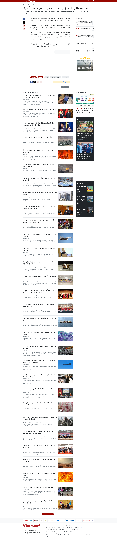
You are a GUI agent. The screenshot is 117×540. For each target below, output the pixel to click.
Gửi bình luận (65, 86)
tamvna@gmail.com (74, 529)
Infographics (82, 92)
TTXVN (75, 525)
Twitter (24, 22)
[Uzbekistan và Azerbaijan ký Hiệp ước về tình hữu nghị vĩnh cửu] (65, 252)
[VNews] (92, 520)
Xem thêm (48, 514)
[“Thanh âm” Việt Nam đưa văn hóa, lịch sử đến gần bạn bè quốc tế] (65, 449)
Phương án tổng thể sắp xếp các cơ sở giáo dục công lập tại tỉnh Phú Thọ (85, 110)
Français (74, 1)
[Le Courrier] (79, 520)
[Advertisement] (50, 63)
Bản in (24, 25)
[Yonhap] (60, 520)
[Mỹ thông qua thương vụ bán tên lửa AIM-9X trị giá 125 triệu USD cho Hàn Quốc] (65, 364)
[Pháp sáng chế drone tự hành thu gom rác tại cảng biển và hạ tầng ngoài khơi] (90, 199)
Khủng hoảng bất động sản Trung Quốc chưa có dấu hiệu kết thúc (40, 193)
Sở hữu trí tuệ (48, 525)
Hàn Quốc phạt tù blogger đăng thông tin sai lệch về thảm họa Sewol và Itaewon (38, 221)
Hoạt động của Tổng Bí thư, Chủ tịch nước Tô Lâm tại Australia (85, 29)
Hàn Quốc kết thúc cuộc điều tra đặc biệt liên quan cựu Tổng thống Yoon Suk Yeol (39, 207)
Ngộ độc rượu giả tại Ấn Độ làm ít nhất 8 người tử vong (39, 487)
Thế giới (25, 4)
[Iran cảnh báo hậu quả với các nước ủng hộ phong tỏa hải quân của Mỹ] (90, 210)
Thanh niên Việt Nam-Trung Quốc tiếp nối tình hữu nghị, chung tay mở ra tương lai (38, 432)
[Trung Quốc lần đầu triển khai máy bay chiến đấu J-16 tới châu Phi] (65, 238)
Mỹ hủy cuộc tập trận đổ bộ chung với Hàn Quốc (37, 137)
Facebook (24, 19)
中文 (82, 1)
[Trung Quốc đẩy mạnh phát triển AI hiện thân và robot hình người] (65, 182)
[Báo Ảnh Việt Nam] (87, 520)
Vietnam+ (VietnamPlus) (32, 1)
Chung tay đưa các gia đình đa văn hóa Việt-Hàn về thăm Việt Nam (39, 277)
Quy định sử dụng (56, 525)
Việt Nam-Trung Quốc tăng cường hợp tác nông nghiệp (39, 109)
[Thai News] (45, 520)
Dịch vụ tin (80, 525)
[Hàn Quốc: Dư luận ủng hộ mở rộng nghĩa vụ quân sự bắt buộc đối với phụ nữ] (65, 421)
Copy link (24, 28)
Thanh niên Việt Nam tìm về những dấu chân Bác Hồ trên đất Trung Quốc (40, 305)
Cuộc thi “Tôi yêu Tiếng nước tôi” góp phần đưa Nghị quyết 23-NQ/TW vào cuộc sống (38, 291)
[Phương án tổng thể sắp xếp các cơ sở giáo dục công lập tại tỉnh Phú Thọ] (85, 100)
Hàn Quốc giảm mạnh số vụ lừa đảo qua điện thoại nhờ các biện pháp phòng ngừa (39, 96)
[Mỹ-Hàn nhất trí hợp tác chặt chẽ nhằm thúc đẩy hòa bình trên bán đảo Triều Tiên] (65, 127)
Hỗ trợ (65, 525)
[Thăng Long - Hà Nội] (88, 1)
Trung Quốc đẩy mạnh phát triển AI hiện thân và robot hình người (39, 179)
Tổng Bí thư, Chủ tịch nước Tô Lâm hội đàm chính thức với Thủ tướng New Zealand (84, 43)
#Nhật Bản (40, 77)
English (71, 1)
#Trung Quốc (33, 77)
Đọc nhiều (81, 18)
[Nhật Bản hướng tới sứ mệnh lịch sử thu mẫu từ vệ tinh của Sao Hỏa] (65, 463)
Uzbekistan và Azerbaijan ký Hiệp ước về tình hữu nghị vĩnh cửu (39, 249)
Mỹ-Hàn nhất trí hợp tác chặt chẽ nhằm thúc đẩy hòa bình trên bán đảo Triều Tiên (38, 124)
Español (78, 1)
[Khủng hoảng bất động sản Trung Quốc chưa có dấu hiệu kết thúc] (65, 196)
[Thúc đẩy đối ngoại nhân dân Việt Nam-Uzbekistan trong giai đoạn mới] (65, 393)
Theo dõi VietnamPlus (58, 82)
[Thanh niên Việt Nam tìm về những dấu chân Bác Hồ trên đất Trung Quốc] (65, 308)
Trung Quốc (66, 77)
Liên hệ (91, 525)
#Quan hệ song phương (55, 77)
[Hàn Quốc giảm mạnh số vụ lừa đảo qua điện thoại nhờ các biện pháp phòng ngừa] (65, 99)
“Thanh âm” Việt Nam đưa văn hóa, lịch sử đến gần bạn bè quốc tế (39, 446)
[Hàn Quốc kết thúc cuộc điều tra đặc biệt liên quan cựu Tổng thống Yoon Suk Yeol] (65, 210)
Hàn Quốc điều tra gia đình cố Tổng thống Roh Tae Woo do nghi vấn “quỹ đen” (39, 376)
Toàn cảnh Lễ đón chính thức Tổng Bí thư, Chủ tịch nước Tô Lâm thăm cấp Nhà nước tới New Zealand (85, 50)
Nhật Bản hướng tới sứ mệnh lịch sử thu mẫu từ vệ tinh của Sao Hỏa (39, 460)
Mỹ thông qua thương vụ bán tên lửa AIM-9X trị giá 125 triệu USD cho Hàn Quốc (39, 362)
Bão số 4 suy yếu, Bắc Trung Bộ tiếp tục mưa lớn (81, 188)
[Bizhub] (36, 520)
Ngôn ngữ (70, 525)
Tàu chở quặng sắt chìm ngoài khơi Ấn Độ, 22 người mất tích (39, 319)
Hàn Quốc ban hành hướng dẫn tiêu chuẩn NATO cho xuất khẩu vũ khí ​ (39, 166)
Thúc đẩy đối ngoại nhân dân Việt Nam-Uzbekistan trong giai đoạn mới (40, 390)
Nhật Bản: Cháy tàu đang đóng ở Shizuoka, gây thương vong (39, 474)
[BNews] (31, 520)
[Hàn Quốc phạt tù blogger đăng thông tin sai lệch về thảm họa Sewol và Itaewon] (65, 224)
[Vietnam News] (70, 520)
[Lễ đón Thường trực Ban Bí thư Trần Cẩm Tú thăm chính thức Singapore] (85, 147)
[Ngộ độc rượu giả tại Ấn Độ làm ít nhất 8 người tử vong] (65, 491)
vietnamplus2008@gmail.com (55, 533)
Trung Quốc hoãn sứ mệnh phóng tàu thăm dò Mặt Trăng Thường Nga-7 (38, 263)
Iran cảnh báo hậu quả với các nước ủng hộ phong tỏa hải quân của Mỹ (81, 210)
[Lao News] (41, 520)
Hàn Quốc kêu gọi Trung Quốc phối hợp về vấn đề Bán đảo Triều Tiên (39, 502)
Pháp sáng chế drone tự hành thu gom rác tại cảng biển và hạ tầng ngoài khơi (81, 198)
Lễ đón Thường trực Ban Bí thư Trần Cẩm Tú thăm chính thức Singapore (85, 156)
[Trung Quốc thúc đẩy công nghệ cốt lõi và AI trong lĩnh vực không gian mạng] (65, 336)
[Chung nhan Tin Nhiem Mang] (87, 528)
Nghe (80, 191)
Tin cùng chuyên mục (31, 92)
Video (80, 119)
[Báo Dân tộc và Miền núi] (24, 520)
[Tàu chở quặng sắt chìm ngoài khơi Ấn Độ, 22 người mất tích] (65, 322)
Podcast (81, 183)
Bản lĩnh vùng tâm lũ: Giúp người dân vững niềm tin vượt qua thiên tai (85, 135)
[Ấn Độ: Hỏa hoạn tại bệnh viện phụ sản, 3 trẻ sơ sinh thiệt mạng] (65, 154)
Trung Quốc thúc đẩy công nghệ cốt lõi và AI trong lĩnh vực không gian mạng (39, 333)
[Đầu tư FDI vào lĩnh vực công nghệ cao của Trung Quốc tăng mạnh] (65, 350)
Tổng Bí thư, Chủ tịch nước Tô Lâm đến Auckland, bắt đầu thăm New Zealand (84, 37)
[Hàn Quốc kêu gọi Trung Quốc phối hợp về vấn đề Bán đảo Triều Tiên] (65, 505)
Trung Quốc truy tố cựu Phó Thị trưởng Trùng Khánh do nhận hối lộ (40, 404)
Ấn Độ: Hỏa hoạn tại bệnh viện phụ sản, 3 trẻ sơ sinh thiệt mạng (38, 151)
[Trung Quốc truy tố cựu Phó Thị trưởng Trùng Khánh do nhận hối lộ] (65, 407)
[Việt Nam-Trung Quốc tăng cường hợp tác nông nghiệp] (65, 113)
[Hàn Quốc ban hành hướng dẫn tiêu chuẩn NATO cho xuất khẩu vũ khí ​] (65, 168)
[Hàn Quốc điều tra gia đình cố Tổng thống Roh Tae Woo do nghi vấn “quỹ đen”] (65, 378)
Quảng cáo (86, 525)
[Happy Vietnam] (52, 520)
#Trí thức (46, 77)
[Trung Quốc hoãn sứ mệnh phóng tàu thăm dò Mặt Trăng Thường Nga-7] (65, 266)
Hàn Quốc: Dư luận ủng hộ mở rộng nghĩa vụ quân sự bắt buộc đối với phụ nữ (40, 418)
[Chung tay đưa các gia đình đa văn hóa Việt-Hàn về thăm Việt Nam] (65, 280)
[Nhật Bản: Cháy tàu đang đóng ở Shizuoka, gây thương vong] (65, 477)
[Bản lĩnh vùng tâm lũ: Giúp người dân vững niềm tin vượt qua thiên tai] (85, 126)
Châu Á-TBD (31, 4)
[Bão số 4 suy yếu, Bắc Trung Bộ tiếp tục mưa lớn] (90, 189)
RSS (62, 525)
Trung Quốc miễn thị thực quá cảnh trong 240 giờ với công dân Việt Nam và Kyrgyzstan (84, 23)
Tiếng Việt (67, 1)
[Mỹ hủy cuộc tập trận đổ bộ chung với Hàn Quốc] (65, 141)
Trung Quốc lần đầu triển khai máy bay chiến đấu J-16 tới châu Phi (40, 235)
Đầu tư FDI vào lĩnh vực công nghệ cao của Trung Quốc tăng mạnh (39, 347)
